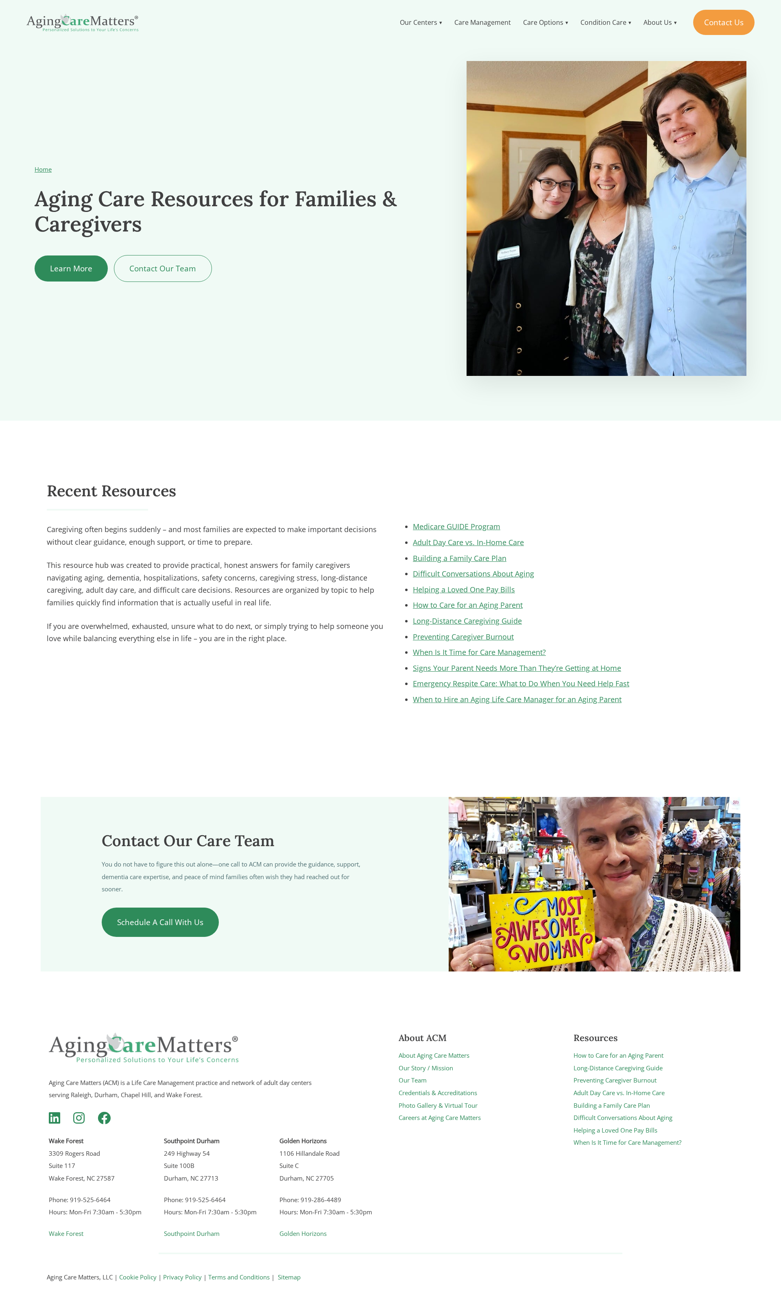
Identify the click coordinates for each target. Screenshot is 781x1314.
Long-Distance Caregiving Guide (467, 621)
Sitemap (289, 1277)
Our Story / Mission (426, 1068)
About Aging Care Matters (434, 1055)
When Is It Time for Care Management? (479, 652)
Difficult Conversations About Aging (473, 573)
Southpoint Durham (192, 1233)
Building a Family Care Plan (459, 558)
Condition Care (603, 22)
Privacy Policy (182, 1277)
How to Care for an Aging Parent (468, 605)
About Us (658, 22)
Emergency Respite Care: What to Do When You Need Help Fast (521, 683)
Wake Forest (66, 1233)
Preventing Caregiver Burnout (463, 637)
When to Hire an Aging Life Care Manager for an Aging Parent (517, 699)
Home (43, 169)
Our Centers (418, 22)
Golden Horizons (303, 1233)
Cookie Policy (138, 1277)
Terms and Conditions (239, 1277)
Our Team (413, 1080)
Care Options (543, 22)
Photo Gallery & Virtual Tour (438, 1105)
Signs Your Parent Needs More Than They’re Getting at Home (517, 668)
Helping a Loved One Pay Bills (464, 589)
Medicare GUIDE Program (456, 526)
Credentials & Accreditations (438, 1093)
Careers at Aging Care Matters (440, 1117)
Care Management (482, 22)
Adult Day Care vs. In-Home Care (468, 542)
